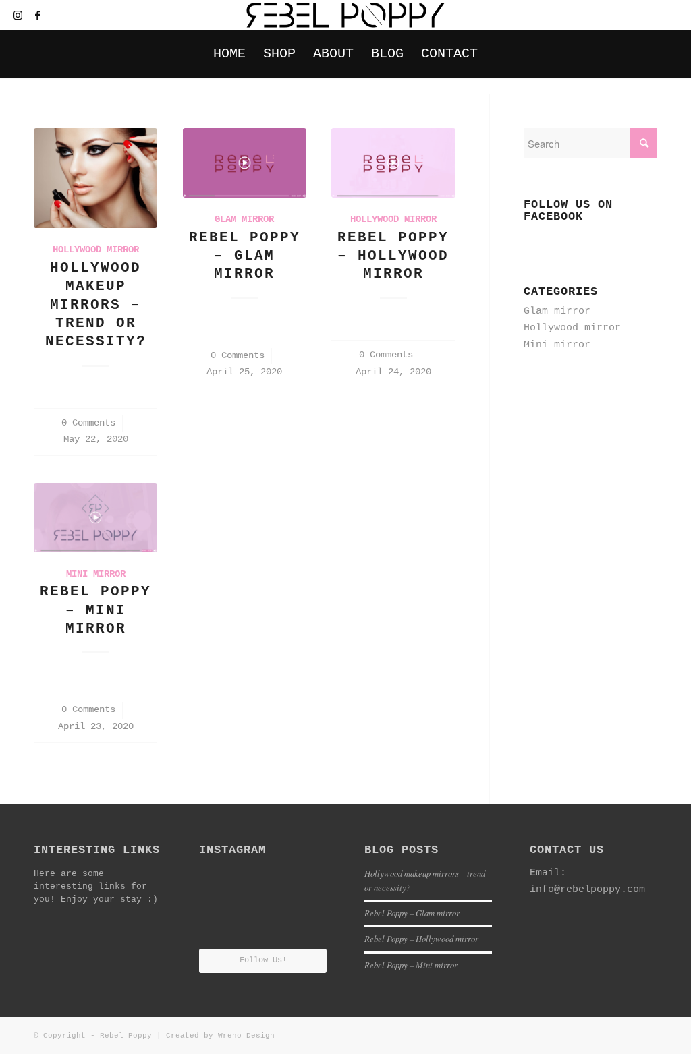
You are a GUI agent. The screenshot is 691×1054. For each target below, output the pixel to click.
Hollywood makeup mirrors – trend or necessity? (95, 304)
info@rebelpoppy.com (587, 890)
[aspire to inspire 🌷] (306, 882)
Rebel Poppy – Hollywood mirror (393, 256)
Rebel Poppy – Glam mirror (244, 256)
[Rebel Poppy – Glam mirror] (244, 163)
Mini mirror (96, 574)
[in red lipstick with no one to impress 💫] (219, 926)
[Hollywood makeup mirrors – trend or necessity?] (95, 178)
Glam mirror (244, 219)
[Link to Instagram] (17, 15)
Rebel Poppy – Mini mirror (95, 610)
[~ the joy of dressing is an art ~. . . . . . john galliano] (263, 927)
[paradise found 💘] (219, 882)
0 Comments (88, 423)
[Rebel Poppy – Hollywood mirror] (393, 163)
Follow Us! (263, 960)
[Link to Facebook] (38, 15)
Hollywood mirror (96, 250)
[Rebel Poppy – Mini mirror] (95, 517)
